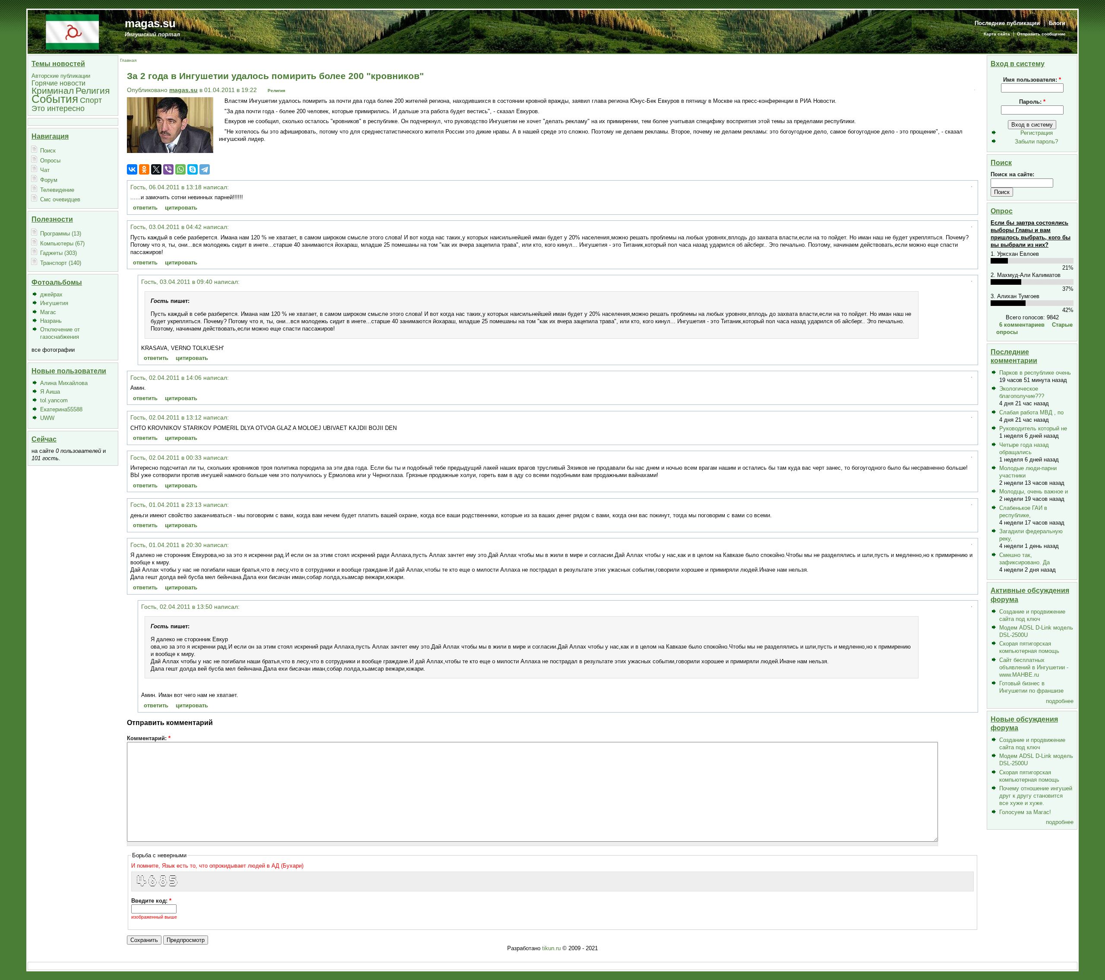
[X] (156, 169)
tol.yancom (54, 400)
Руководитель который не (1033, 428)
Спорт (91, 100)
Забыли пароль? (1036, 141)
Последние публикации (1007, 23)
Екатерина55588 (61, 409)
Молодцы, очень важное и (1033, 491)
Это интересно (58, 108)
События (55, 98)
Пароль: (1032, 102)
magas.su (150, 23)
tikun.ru (551, 948)
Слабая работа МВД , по (1031, 412)
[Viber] (168, 169)
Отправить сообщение (1041, 34)
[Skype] (192, 169)
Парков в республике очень (1035, 372)
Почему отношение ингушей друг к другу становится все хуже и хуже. (1035, 795)
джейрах (51, 294)
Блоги (1057, 23)
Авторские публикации (61, 76)
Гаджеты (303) (58, 253)
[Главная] (72, 31)
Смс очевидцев (60, 199)
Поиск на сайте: (1012, 174)
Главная (128, 60)
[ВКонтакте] (132, 169)
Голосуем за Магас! (1025, 812)
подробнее (1059, 701)
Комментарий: (148, 738)
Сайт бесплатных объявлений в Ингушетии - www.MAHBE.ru (1033, 667)
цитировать (181, 207)
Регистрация (1036, 133)
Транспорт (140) (60, 263)
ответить (145, 207)
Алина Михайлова (64, 383)
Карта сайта (997, 34)
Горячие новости (58, 83)
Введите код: (151, 900)
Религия (93, 90)
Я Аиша (50, 391)
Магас (48, 312)
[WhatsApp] (180, 169)
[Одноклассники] (144, 169)
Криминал (53, 90)
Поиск (48, 150)
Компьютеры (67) (62, 243)
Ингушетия (54, 303)
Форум (48, 180)
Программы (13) (60, 233)
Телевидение (57, 190)
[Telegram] (204, 169)
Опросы (50, 160)
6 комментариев (1022, 324)
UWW (47, 418)
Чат (45, 170)
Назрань (51, 321)
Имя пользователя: (1032, 79)
